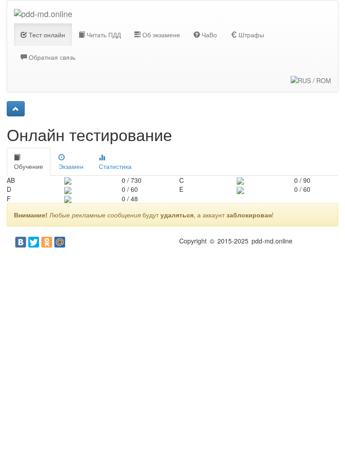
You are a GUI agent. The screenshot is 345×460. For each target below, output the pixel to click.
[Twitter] (33, 242)
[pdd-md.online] (43, 12)
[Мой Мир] (59, 242)
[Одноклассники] (46, 242)
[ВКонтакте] (20, 242)
